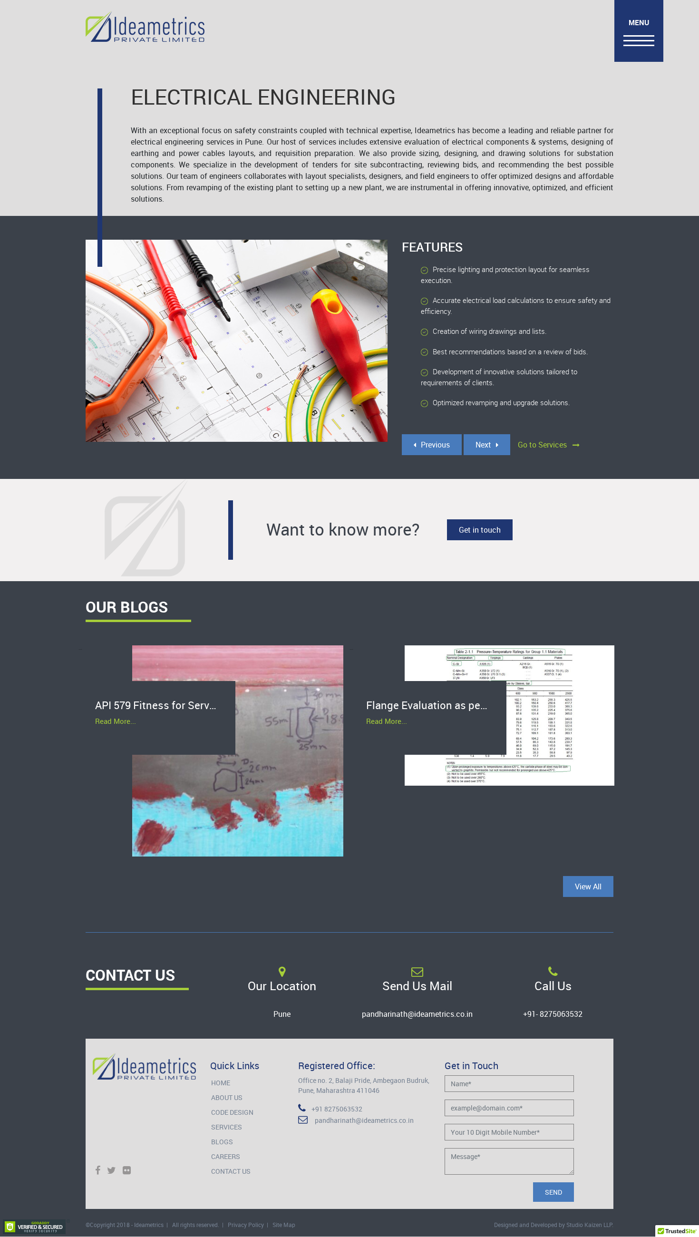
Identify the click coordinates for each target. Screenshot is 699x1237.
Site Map (283, 1224)
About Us (227, 1097)
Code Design (232, 1112)
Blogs (222, 1141)
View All (588, 886)
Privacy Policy (246, 1224)
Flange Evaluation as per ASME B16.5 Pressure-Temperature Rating (436, 705)
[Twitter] (111, 1171)
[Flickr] (126, 1171)
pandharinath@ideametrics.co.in (417, 1014)
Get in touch (480, 530)
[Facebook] (98, 1171)
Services (226, 1126)
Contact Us (231, 1171)
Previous (435, 444)
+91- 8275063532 (552, 1014)
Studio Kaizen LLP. (589, 1224)
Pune (282, 1014)
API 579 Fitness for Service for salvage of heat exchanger (165, 705)
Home (220, 1082)
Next (483, 444)
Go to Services (545, 444)
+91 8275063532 (334, 1108)
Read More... (115, 721)
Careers (225, 1156)
